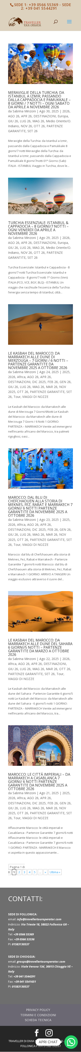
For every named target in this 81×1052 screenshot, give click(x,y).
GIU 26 (13, 121)
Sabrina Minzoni (24, 111)
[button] (71, 1042)
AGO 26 (13, 116)
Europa (63, 116)
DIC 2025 (39, 382)
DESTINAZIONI (45, 116)
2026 (66, 111)
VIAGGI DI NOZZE (35, 396)
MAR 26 (51, 387)
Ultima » (55, 872)
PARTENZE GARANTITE (47, 392)
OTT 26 (39, 126)
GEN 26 (65, 382)
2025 (66, 372)
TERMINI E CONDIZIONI (38, 1015)
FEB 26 (52, 382)
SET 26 (32, 131)
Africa (21, 377)
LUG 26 (25, 121)
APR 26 (26, 116)
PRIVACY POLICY (38, 1010)
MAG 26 (38, 121)
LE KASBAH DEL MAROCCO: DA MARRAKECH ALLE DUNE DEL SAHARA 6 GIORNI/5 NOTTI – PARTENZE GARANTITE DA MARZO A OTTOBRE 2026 (40, 647)
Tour (17, 396)
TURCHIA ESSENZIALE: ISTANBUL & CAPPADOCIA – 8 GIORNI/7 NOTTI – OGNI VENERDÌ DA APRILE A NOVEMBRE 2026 (38, 228)
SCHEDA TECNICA (38, 1020)
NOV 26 (26, 126)
